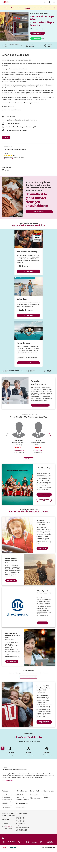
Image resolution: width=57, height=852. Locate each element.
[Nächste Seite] (49, 434)
